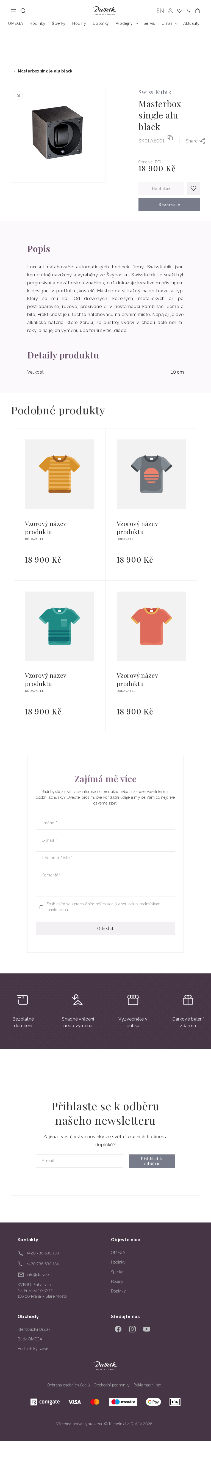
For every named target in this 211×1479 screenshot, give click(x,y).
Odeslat (105, 928)
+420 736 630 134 (43, 1264)
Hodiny (117, 1281)
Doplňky (118, 1291)
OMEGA (118, 1252)
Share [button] (192, 141)
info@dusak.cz (40, 1274)
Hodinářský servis (33, 1348)
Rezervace (169, 204)
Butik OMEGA (30, 1339)
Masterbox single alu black (45, 71)
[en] (160, 11)
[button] (23, 11)
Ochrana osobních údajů (68, 1385)
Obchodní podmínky (112, 1385)
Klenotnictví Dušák (34, 1329)
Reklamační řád (147, 1385)
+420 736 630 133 (43, 1253)
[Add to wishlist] (193, 188)
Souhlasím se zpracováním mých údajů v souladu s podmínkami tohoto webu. (104, 907)
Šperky (117, 1272)
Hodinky (118, 1262)
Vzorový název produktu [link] (45, 527)
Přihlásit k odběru (152, 1161)
